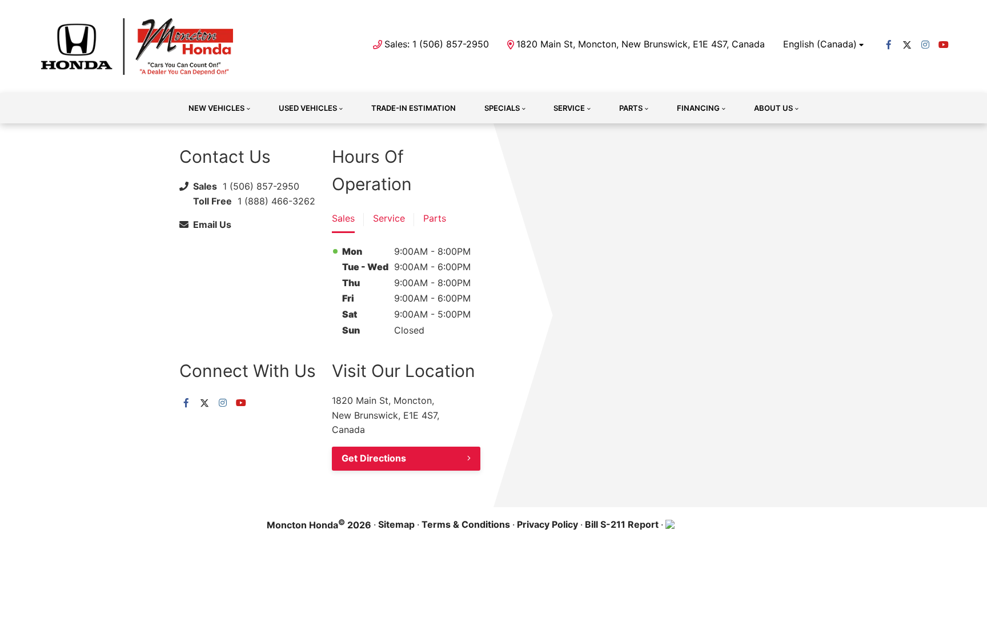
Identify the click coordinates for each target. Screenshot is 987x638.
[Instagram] (925, 44)
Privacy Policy (547, 524)
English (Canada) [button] (820, 44)
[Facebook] (889, 44)
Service (569, 108)
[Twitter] (907, 44)
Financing (698, 108)
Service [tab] (389, 218)
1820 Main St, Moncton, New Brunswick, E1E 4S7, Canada (640, 44)
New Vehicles (216, 108)
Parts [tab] (434, 218)
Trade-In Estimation (413, 108)
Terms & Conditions (466, 524)
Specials (502, 108)
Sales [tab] (343, 218)
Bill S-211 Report (622, 524)
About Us (773, 108)
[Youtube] (943, 44)
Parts (631, 108)
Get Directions (374, 458)
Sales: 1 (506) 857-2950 (436, 44)
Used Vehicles (308, 108)
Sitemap (396, 524)
